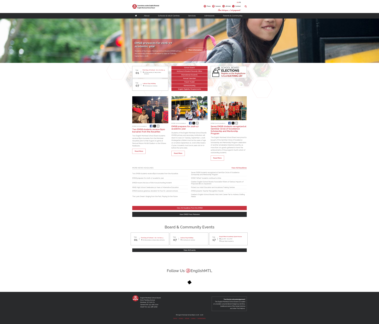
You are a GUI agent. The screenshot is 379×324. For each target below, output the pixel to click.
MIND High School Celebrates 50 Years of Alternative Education (155, 187)
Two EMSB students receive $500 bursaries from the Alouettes (148, 130)
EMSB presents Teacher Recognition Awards (207, 191)
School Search (189, 68)
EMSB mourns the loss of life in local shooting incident (152, 183)
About (146, 16)
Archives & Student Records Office (189, 71)
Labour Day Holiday (149, 83)
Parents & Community (232, 16)
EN (238, 2)
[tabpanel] (189, 41)
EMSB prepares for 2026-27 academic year (184, 127)
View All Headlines (239, 168)
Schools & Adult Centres (169, 16)
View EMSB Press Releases (189, 214)
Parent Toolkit (189, 82)
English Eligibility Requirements (189, 89)
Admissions (209, 16)
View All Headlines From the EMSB (189, 208)
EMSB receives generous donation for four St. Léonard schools (155, 191)
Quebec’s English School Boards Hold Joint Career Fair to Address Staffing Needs (218, 195)
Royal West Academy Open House (230, 236)
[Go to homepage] (136, 16)
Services (192, 16)
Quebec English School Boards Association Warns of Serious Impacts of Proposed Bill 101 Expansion (217, 183)
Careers (193, 318)
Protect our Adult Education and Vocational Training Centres (213, 187)
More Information (195, 50)
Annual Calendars (189, 78)
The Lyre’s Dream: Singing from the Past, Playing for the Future (155, 196)
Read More (139, 151)
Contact (181, 318)
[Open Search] (246, 6)
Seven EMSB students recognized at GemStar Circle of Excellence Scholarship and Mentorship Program (228, 130)
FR (240, 2)
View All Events (190, 250)
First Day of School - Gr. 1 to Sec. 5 (154, 70)
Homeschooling (189, 86)
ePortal (187, 318)
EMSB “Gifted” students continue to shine (206, 178)
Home (175, 318)
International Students (189, 75)
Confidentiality (201, 318)
